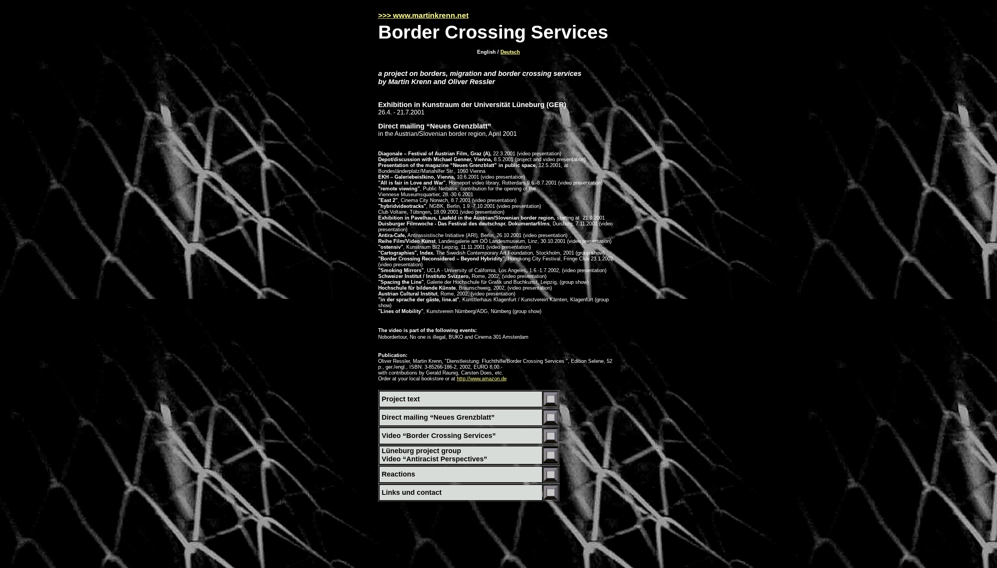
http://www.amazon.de (482, 379)
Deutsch (510, 52)
